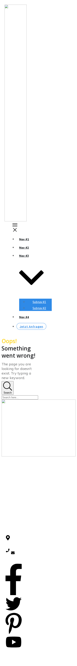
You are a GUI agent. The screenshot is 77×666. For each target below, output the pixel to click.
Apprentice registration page (13, 500)
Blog (8, 490)
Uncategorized (15, 521)
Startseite (12, 484)
